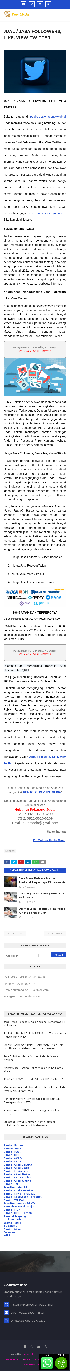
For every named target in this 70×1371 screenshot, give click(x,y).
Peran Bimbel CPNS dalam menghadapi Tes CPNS (31, 1112)
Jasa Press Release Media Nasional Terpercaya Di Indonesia (34, 1023)
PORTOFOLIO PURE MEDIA (42, 792)
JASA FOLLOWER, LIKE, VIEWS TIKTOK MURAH (35, 1079)
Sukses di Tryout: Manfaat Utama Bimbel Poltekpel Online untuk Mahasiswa (29, 1123)
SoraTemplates (29, 1354)
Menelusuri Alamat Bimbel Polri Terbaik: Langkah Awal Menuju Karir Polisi (34, 1089)
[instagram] (32, 4)
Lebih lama (54, 933)
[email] (40, 4)
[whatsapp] (48, 4)
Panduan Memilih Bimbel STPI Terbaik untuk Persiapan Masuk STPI (32, 1100)
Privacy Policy (31, 1359)
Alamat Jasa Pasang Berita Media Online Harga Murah (33, 1069)
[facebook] (23, 4)
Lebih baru (16, 933)
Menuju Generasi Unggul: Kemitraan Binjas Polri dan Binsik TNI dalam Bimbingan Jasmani (33, 1046)
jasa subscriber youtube (46, 213)
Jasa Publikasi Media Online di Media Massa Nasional (31, 1058)
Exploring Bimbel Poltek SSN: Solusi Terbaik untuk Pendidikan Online (35, 1035)
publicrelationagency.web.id (48, 116)
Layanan (10, 851)
